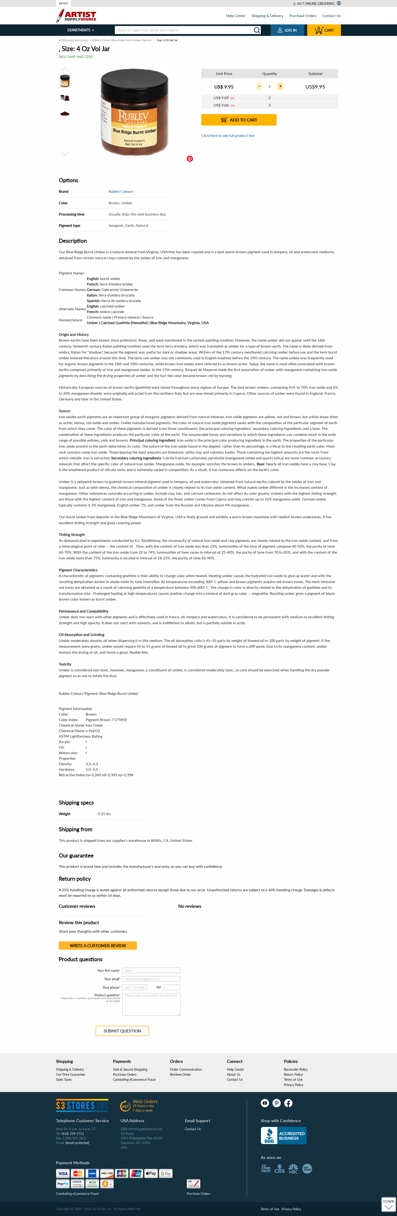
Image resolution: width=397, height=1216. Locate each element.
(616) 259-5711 (73, 1134)
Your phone (111, 987)
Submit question (122, 1030)
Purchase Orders (303, 15)
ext (158, 987)
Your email (111, 979)
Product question (106, 995)
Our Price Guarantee (70, 1074)
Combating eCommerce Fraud (134, 1079)
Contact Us (332, 15)
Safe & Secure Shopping (130, 1069)
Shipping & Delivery (267, 15)
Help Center (236, 15)
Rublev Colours (121, 191)
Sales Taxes (64, 1079)
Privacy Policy (293, 1085)
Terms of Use (293, 1079)
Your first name (108, 970)
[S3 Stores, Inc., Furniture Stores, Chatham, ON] (284, 1135)
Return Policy (293, 1074)
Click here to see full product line (228, 135)
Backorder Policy (296, 1069)
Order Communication (186, 1069)
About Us (233, 1074)
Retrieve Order (180, 1074)
